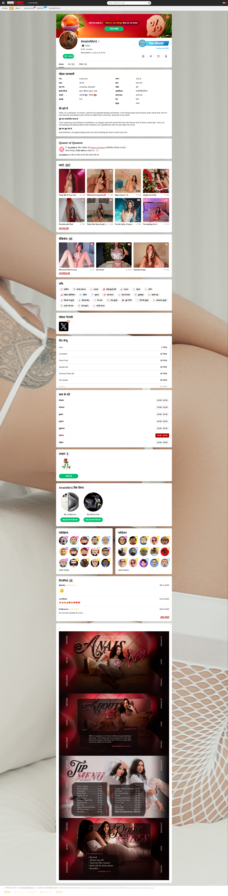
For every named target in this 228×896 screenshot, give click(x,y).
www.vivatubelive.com (28, 888)
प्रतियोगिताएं (40, 8)
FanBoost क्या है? (162, 48)
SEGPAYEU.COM (51, 888)
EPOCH (41, 888)
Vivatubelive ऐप (54, 8)
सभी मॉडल (4, 8)
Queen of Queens (97, 148)
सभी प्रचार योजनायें (29, 8)
